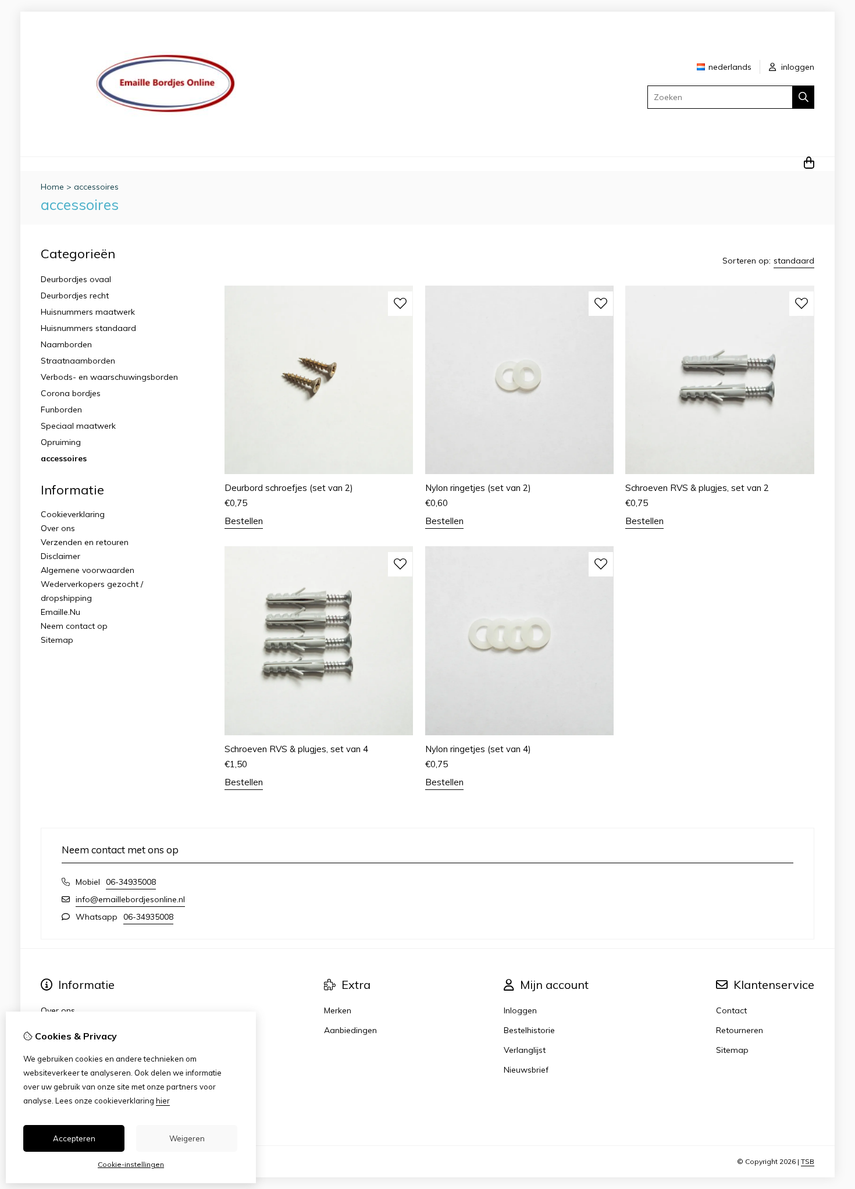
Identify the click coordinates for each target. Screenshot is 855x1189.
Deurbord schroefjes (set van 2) (289, 487)
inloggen (796, 67)
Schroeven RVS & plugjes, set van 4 (296, 748)
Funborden (61, 409)
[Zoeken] (803, 97)
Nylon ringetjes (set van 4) (478, 748)
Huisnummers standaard (88, 328)
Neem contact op (74, 626)
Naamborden (66, 344)
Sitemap (57, 640)
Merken (337, 1010)
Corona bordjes (71, 393)
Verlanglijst (525, 1050)
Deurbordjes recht (75, 295)
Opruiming (61, 442)
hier (163, 1100)
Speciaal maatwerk (78, 426)
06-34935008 (131, 882)
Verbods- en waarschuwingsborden (109, 377)
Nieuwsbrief (526, 1070)
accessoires (96, 186)
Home (52, 186)
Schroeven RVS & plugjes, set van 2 (697, 487)
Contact (731, 1010)
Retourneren (739, 1030)
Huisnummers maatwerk (88, 312)
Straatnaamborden (78, 360)
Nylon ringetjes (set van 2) (478, 487)
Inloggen (520, 1010)
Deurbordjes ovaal (76, 279)
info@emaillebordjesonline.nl (130, 899)
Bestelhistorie (529, 1030)
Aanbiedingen (350, 1030)
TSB (807, 1161)
